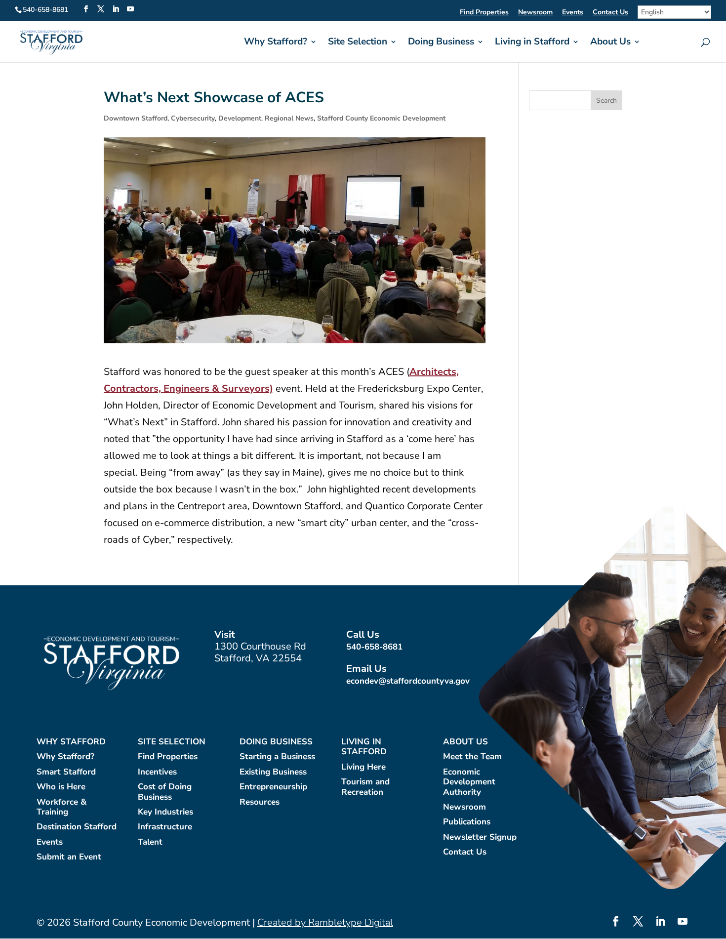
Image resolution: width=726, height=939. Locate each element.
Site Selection (357, 43)
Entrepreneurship (273, 787)
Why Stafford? (275, 43)
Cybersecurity (193, 118)
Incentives (157, 772)
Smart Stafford (66, 772)
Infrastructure (165, 827)
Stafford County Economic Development (381, 118)
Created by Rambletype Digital (325, 922)
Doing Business (441, 43)
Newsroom (535, 13)
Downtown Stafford (135, 118)
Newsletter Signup (480, 837)
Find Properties (484, 13)
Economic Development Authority (469, 782)
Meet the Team (472, 757)
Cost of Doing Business (165, 792)
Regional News (289, 118)
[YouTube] (130, 9)
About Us (610, 43)
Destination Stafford (77, 827)
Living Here (363, 767)
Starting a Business (277, 757)
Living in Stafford (532, 43)
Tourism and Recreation (365, 787)
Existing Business (273, 772)
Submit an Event (69, 857)
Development (239, 118)
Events (572, 13)
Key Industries (165, 812)
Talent (150, 842)
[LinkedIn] (115, 9)
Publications (466, 822)
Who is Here (61, 787)
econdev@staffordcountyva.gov (408, 681)
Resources (260, 802)
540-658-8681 (374, 647)
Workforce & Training (61, 807)
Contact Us (610, 13)
